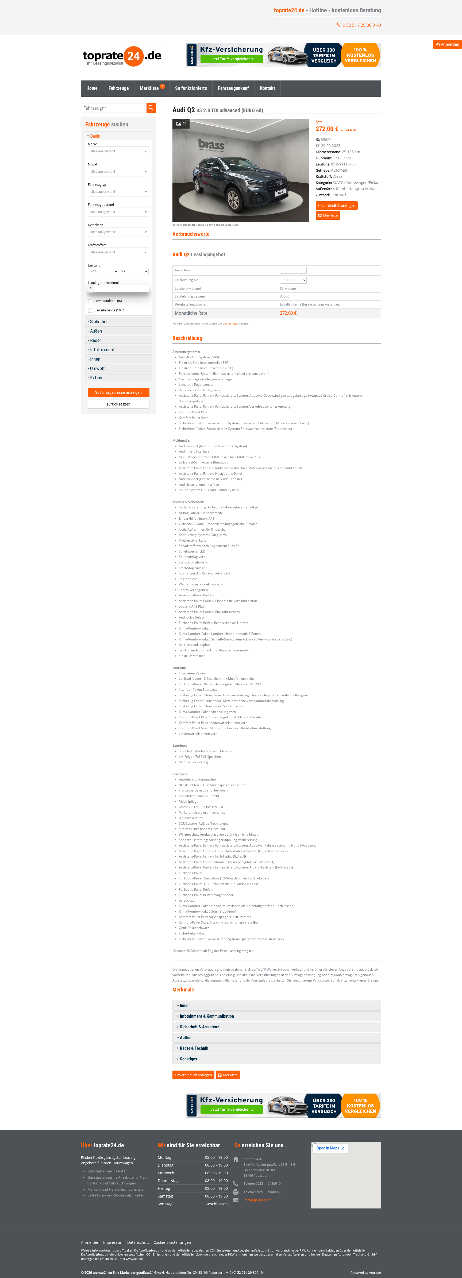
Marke (92, 144)
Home (92, 88)
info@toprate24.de (257, 1200)
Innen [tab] (185, 1005)
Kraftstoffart (97, 245)
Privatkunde (108, 301)
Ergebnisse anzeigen (118, 392)
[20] (240, 170)
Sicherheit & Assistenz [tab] (199, 1026)
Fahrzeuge (119, 88)
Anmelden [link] (450, 44)
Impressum (113, 1242)
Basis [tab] (95, 136)
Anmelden (90, 1242)
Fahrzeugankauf (233, 88)
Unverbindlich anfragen (336, 205)
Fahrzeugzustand (101, 205)
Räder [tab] (95, 340)
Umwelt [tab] (97, 368)
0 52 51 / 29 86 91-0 (362, 25)
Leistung (94, 265)
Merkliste (149, 88)
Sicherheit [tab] (99, 321)
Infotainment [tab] (102, 349)
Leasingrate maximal (103, 283)
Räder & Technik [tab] (194, 1048)
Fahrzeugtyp (97, 185)
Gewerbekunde (110, 310)
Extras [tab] (96, 377)
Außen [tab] (185, 1037)
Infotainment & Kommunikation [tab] (207, 1016)
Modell (93, 164)
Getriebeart (95, 225)
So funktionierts (191, 88)
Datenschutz (138, 1242)
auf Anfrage (230, 323)
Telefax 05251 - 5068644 (262, 1192)
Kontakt (267, 88)
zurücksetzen (118, 404)
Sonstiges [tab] (188, 1058)
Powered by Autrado (366, 1272)
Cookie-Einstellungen (172, 1242)
